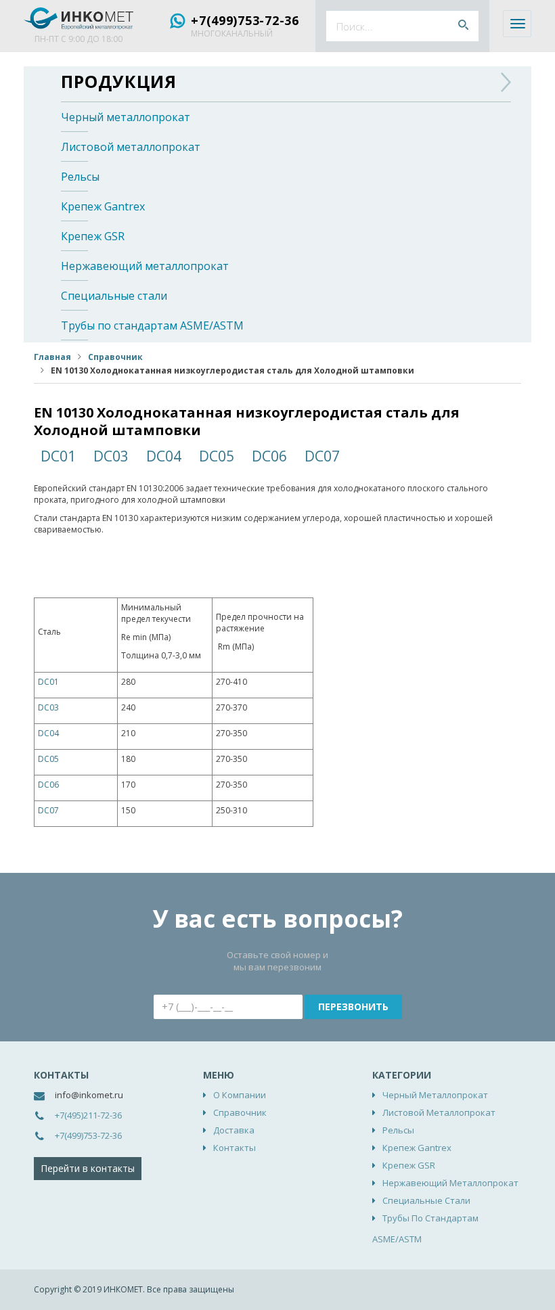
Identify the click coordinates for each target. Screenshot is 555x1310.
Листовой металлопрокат (130, 146)
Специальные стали (114, 295)
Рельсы (80, 176)
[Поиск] (463, 26)
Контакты (234, 1148)
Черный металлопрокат (125, 117)
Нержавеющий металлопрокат (145, 265)
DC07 (322, 456)
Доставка (233, 1130)
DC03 (111, 456)
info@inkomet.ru (89, 1095)
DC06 (269, 456)
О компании (239, 1095)
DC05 (216, 456)
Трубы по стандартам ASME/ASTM (152, 325)
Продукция (119, 81)
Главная (52, 357)
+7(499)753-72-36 (245, 20)
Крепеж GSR (93, 236)
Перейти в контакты (88, 1168)
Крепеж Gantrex (103, 206)
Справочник (115, 357)
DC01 (58, 456)
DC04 (163, 456)
